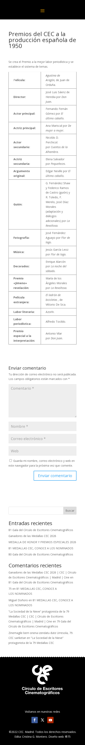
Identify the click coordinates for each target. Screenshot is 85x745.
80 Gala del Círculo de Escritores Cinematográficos (40, 554)
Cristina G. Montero (34, 736)
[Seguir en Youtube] (50, 720)
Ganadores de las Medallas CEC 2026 (32, 536)
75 (10, 589)
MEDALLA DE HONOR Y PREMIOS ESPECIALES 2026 (42, 542)
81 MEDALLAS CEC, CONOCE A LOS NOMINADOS (40, 548)
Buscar (69, 510)
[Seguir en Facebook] (34, 720)
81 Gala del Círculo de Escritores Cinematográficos (40, 530)
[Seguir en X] (42, 720)
